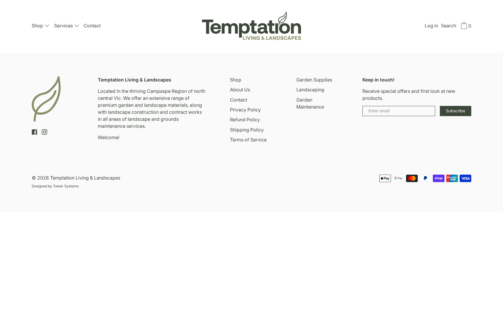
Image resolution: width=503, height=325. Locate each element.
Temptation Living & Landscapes (85, 178)
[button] (449, 26)
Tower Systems (66, 186)
